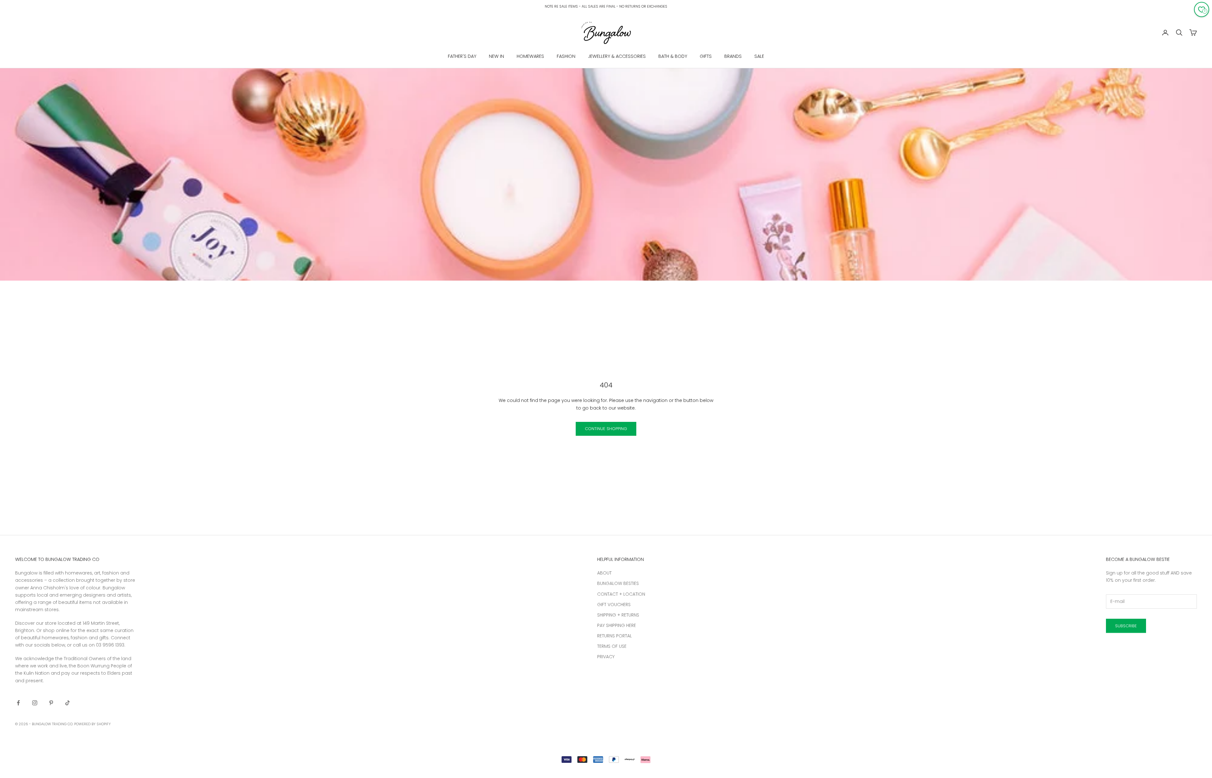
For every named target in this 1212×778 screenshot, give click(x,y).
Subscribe (1126, 626)
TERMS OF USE (612, 646)
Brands (733, 56)
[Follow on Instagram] (35, 703)
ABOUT (604, 573)
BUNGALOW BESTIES (618, 583)
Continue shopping (606, 429)
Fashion (566, 56)
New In (496, 56)
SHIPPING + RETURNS (618, 615)
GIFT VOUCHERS (614, 604)
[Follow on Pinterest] (51, 703)
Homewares (530, 56)
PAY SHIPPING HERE (616, 625)
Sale (759, 56)
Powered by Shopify (92, 723)
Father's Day (462, 56)
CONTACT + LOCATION (621, 594)
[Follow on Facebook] (18, 703)
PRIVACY (606, 656)
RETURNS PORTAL (614, 636)
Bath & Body (672, 56)
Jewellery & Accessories (617, 56)
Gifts (706, 56)
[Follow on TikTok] (67, 703)
